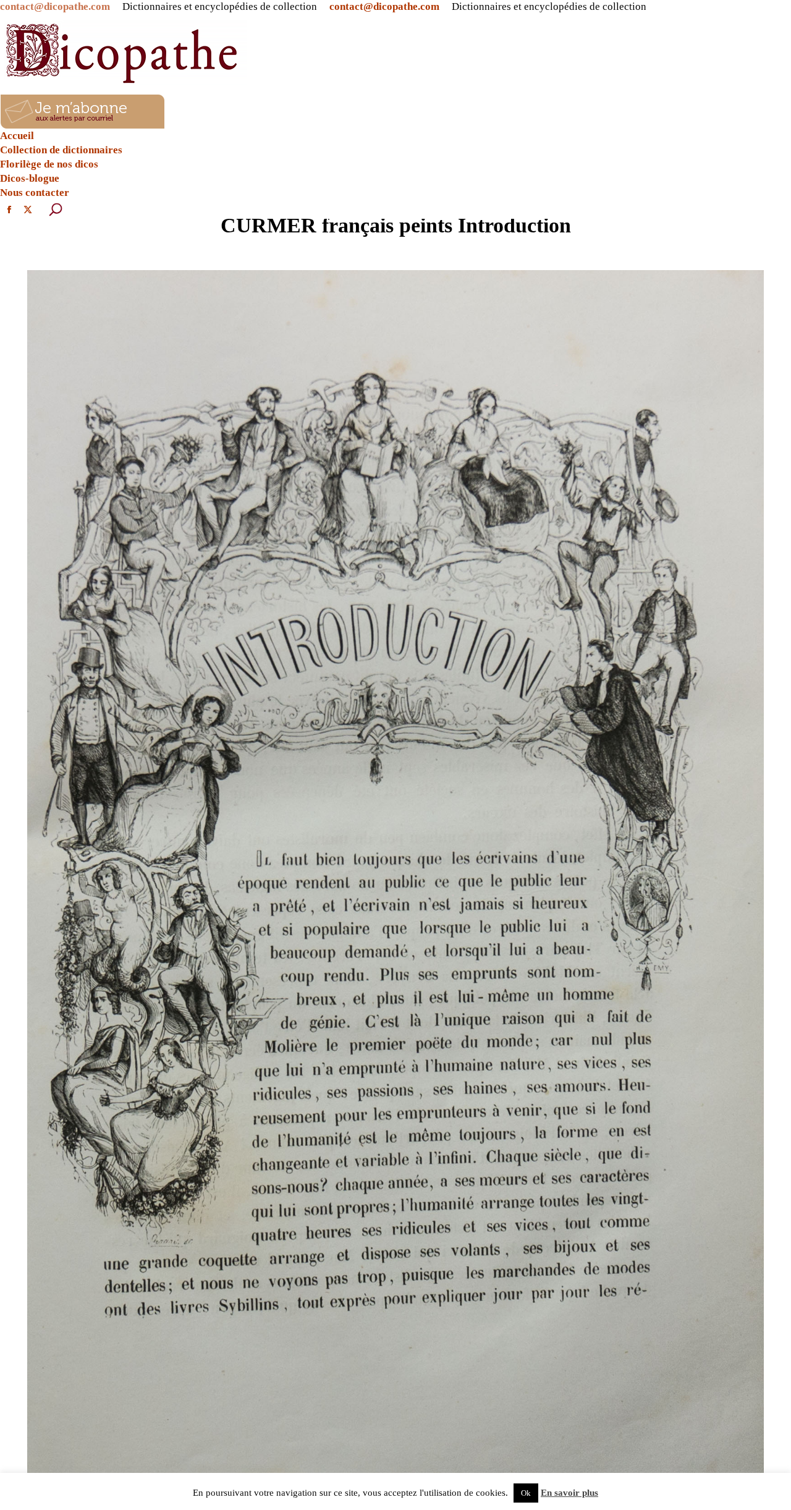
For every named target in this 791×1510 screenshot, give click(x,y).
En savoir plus (569, 1493)
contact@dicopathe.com (55, 6)
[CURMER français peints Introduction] (395, 874)
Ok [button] (526, 1493)
